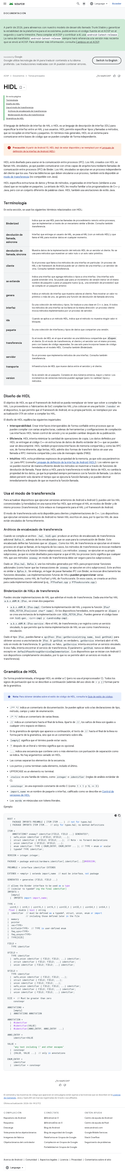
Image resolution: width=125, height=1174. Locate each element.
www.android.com (94, 1127)
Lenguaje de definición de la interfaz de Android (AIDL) (66, 462)
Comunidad (31, 1159)
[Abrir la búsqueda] (78, 3)
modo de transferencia (16, 176)
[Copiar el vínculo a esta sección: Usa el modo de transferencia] (58, 494)
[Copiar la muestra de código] (119, 815)
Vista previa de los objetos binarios (20, 1132)
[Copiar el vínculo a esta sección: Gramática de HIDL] (40, 672)
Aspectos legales (48, 1159)
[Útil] (114, 76)
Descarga (8, 1127)
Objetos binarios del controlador (19, 1142)
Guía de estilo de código (100, 696)
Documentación (15, 13)
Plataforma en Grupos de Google (60, 1137)
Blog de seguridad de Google (58, 1132)
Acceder (116, 3)
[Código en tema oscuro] (116, 815)
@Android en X (51, 1118)
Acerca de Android (13, 1159)
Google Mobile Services (96, 1132)
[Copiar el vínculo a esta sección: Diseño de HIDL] (33, 396)
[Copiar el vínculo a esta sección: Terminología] (30, 203)
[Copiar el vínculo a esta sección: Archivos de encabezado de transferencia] (65, 530)
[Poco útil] (119, 76)
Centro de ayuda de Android (98, 1118)
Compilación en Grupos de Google (61, 1142)
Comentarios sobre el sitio (98, 1159)
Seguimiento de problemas (98, 1142)
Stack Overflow (92, 1137)
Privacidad (76, 1159)
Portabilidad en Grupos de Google (60, 1147)
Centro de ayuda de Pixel (97, 1122)
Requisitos (8, 1122)
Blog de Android (52, 1127)
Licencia (64, 1159)
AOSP (6, 76)
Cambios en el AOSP (87, 42)
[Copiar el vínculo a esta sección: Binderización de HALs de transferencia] (62, 591)
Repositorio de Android (15, 1118)
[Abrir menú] (5, 3)
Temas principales (36, 76)
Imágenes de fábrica (14, 1137)
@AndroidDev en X (53, 1122)
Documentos (18, 76)
